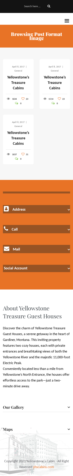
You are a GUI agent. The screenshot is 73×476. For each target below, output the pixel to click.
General (18, 71)
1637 (14, 154)
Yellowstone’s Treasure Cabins (18, 83)
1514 (50, 99)
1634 (14, 99)
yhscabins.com (43, 467)
